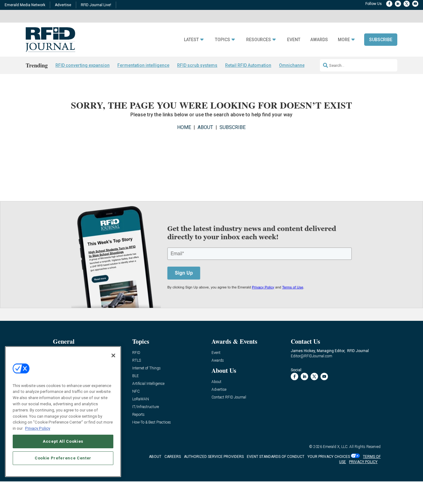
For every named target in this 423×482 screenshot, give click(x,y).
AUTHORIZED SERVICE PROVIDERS (214, 456)
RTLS (136, 361)
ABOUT (205, 127)
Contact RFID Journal (229, 397)
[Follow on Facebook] (389, 4)
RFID (136, 353)
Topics (222, 39)
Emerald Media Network (25, 5)
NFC (136, 391)
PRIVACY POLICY (363, 462)
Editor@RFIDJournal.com (311, 356)
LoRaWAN (140, 399)
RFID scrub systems (197, 65)
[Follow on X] (406, 4)
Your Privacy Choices (328, 456)
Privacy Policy (37, 428)
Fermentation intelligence (143, 65)
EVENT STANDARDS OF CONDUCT (275, 456)
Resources (258, 39)
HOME (184, 127)
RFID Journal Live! (96, 5)
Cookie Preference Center (63, 457)
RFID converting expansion (82, 65)
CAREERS (172, 456)
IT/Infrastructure (145, 407)
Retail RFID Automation (248, 65)
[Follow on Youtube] (415, 4)
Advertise (63, 5)
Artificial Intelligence (148, 384)
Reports (138, 415)
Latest (191, 39)
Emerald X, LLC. (335, 447)
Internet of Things (146, 368)
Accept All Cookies (63, 441)
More (344, 39)
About (216, 382)
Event (293, 39)
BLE (135, 376)
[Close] (113, 355)
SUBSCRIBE (233, 127)
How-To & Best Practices (151, 422)
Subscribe (380, 39)
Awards (319, 39)
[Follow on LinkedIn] (398, 4)
